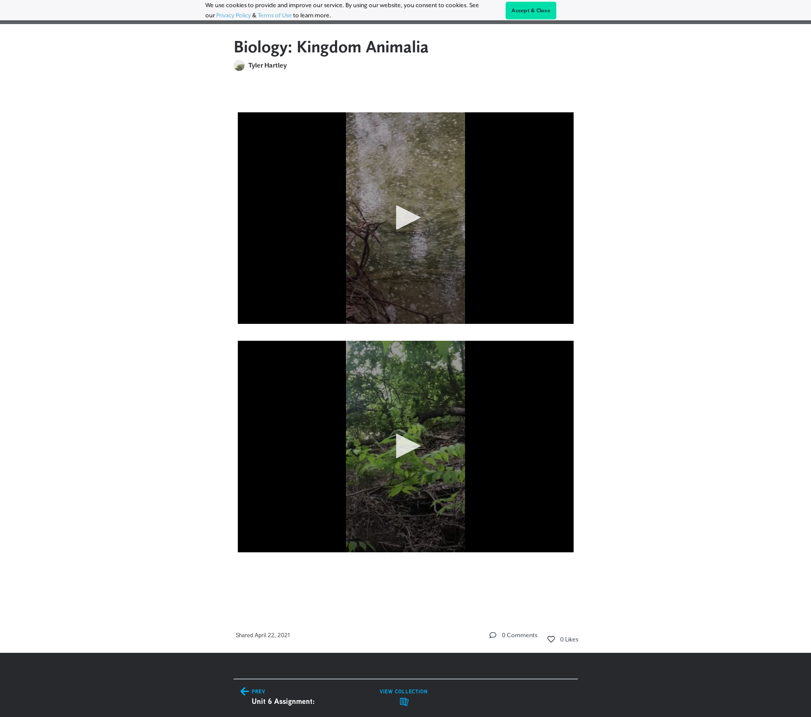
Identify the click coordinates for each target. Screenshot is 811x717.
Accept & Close (531, 11)
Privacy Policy (233, 15)
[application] (406, 218)
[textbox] (406, 341)
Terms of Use (275, 15)
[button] (405, 217)
